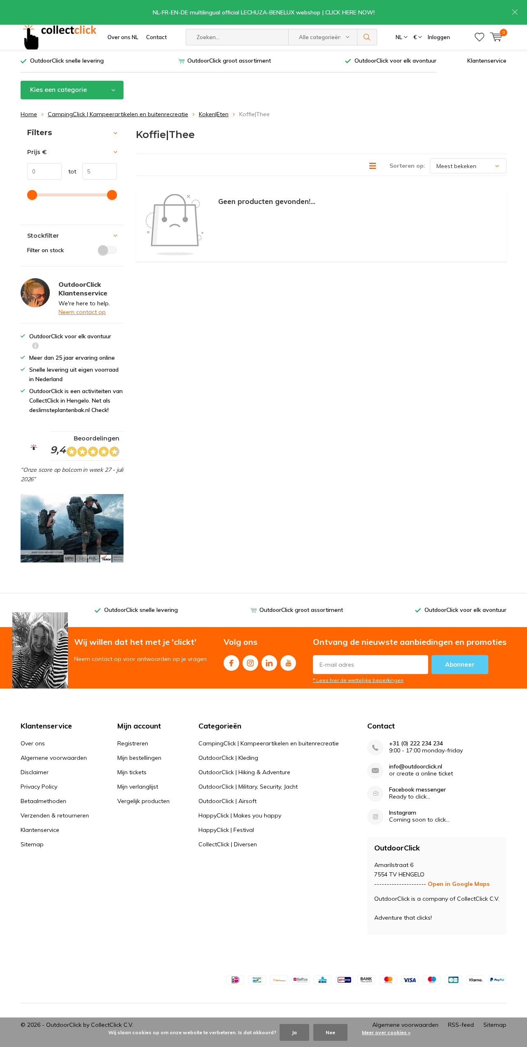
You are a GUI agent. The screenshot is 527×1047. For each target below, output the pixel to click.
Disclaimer (35, 772)
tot (69, 171)
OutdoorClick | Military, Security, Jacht (248, 786)
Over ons (33, 743)
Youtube (288, 663)
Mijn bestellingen (139, 757)
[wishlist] (479, 37)
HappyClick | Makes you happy (239, 815)
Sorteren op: (407, 165)
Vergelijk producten (143, 801)
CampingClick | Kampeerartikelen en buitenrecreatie (118, 114)
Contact (156, 37)
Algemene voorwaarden (54, 757)
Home (29, 114)
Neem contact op (82, 312)
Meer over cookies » (386, 1032)
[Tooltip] (35, 346)
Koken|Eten (214, 114)
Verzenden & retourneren (55, 815)
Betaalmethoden (43, 801)
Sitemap (32, 844)
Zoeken (367, 37)
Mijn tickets (132, 772)
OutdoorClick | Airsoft (227, 801)
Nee (330, 1032)
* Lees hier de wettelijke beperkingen (358, 680)
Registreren (132, 743)
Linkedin (269, 663)
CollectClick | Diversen (227, 844)
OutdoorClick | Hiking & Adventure (244, 772)
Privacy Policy (39, 786)
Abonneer (460, 664)
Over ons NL (122, 37)
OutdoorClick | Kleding (228, 757)
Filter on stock (45, 250)
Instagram (250, 663)
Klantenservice (486, 60)
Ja (294, 1032)
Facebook (231, 663)
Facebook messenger (417, 789)
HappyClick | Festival (226, 830)
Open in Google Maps (459, 884)
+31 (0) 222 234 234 (416, 743)
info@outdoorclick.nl (415, 766)
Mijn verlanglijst (137, 786)
